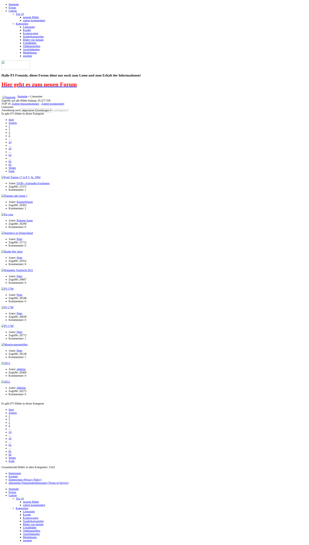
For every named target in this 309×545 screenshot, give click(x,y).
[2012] (5, 363)
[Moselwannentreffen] (14, 344)
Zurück (13, 122)
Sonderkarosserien (33, 36)
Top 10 (20, 14)
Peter (19, 239)
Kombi (27, 30)
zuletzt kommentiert (34, 20)
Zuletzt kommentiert (52, 103)
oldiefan (21, 369)
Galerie (13, 10)
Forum (12, 7)
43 (10, 148)
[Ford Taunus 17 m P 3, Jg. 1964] (20, 177)
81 (10, 161)
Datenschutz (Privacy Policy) (25, 479)
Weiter (12, 167)
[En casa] (7, 214)
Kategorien (22, 23)
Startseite (14, 4)
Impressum (15, 473)
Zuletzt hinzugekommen (25, 103)
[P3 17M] (7, 288)
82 (10, 164)
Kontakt (13, 476)
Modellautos (30, 52)
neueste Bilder (31, 17)
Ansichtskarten (31, 49)
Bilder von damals (33, 39)
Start (11, 119)
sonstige (27, 55)
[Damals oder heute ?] (14, 195)
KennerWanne (25, 201)
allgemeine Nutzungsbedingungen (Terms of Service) (39, 482)
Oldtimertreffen (31, 46)
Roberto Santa (25, 220)
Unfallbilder (29, 43)
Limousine (29, 26)
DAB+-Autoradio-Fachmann (33, 183)
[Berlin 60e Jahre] (12, 251)
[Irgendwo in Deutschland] (17, 233)
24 (10, 142)
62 (10, 155)
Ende (11, 171)
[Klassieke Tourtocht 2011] (17, 270)
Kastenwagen (30, 33)
